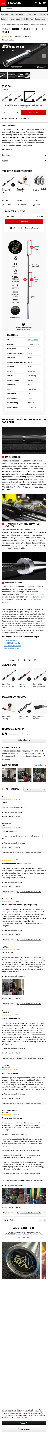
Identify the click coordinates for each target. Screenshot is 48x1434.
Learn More (24, 1417)
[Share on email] (34, 660)
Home (3, 25)
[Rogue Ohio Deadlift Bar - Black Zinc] (18, 96)
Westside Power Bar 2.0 (13, 648)
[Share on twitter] (24, 660)
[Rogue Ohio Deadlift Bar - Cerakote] (41, 96)
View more (6, 759)
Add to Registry (24, 118)
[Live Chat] (36, 3)
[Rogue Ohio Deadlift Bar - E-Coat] (29, 96)
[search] (24, 9)
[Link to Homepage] (15, 3)
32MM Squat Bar (10, 640)
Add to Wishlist (9, 118)
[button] (3, 9)
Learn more (24, 107)
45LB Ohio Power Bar (12, 643)
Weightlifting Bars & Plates (15, 25)
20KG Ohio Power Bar (12, 646)
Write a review (27, 36)
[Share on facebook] (18, 660)
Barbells (26, 25)
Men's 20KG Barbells (37, 25)
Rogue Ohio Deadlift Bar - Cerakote (29, 852)
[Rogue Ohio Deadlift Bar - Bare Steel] (7, 96)
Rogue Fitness (33, 340)
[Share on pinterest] (29, 660)
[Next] (44, 1220)
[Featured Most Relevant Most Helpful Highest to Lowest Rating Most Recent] (34, 789)
